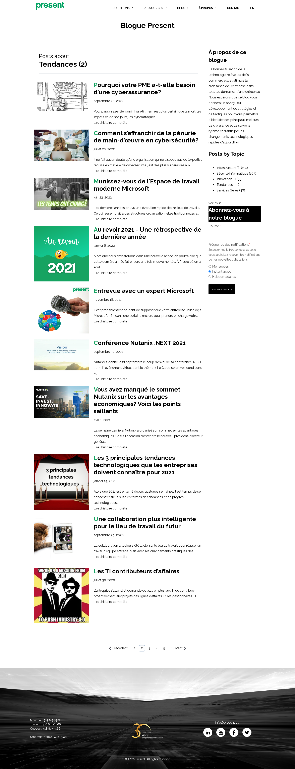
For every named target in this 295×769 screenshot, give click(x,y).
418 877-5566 (51, 728)
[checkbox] (235, 271)
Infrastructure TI (232, 168)
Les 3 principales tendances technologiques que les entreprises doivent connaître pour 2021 (145, 465)
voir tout (215, 203)
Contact (234, 8)
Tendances (228, 185)
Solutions (121, 8)
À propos (206, 8)
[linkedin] (207, 732)
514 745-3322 (52, 720)
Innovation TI (229, 179)
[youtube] (220, 732)
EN (252, 8)
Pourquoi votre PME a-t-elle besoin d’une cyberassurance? (144, 88)
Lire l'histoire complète (110, 123)
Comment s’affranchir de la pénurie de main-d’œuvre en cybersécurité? (146, 137)
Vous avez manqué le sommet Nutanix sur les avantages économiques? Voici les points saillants (137, 400)
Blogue (183, 8)
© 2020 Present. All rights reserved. (147, 759)
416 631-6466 (52, 724)
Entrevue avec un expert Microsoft (144, 290)
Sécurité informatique (236, 173)
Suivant (177, 648)
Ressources (153, 8)
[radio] (235, 266)
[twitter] (246, 732)
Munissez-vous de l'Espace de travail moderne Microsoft (146, 185)
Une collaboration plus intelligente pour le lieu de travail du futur (145, 522)
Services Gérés (231, 190)
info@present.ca (227, 722)
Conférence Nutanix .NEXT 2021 (140, 342)
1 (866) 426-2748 (55, 736)
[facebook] (233, 732)
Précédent (120, 648)
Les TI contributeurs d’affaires (136, 571)
